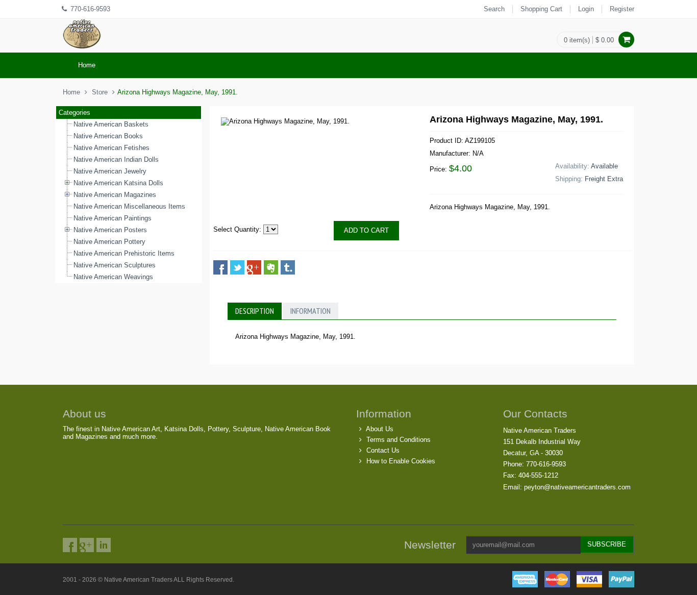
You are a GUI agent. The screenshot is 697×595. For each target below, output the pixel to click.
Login (586, 9)
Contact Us (383, 450)
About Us (379, 429)
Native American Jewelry (109, 171)
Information (310, 311)
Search (494, 9)
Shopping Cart (541, 9)
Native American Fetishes (111, 148)
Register (622, 9)
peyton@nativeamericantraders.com (577, 487)
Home (86, 65)
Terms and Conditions (398, 439)
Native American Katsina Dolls (118, 183)
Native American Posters (110, 230)
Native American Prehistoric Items (124, 253)
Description (254, 311)
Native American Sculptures (114, 265)
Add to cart (366, 230)
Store (100, 92)
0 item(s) (577, 40)
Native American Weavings (113, 277)
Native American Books (108, 136)
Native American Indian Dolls (116, 159)
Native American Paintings (112, 218)
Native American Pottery (109, 241)
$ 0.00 (604, 40)
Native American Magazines (114, 195)
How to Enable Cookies (400, 461)
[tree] (128, 201)
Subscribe (606, 544)
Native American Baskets (110, 124)
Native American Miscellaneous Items (129, 206)
